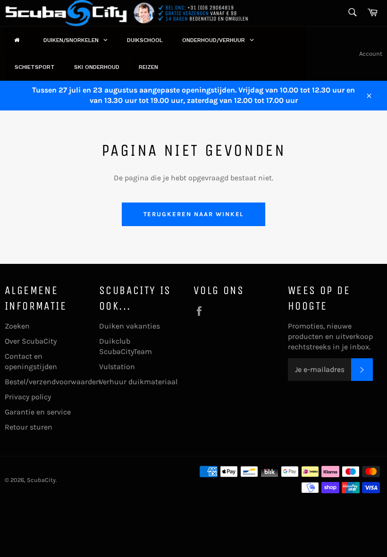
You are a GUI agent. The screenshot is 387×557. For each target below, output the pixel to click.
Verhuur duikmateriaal (138, 381)
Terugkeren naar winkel (193, 214)
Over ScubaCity (31, 341)
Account (370, 53)
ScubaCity (41, 479)
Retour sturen (28, 426)
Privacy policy (28, 396)
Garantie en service (38, 411)
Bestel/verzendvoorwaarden (53, 381)
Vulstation (117, 366)
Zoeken (17, 325)
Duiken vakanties (129, 325)
